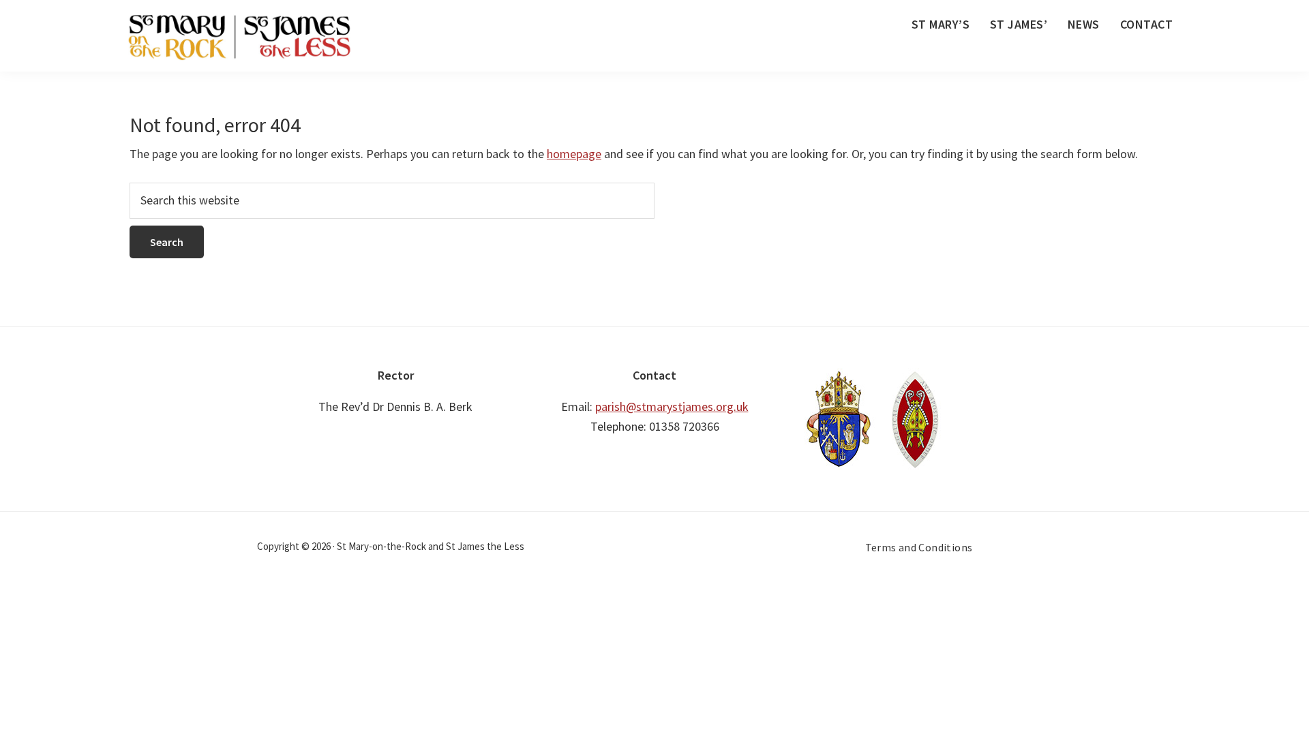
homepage (574, 154)
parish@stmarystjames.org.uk (672, 406)
